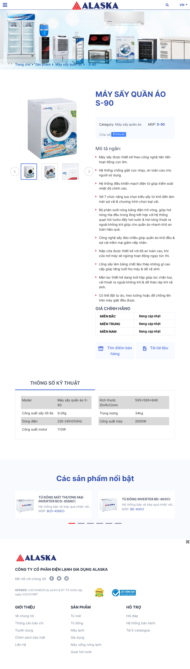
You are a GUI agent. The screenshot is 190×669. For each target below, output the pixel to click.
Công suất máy (111, 421)
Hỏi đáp (132, 616)
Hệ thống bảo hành (140, 623)
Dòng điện (30, 421)
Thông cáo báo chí (29, 623)
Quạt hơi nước (81, 652)
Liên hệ (20, 645)
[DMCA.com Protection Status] (99, 592)
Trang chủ (22, 64)
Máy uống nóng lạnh (86, 645)
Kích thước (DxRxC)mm (109, 402)
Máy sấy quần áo (68, 64)
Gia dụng (77, 637)
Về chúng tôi (24, 616)
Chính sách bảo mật (30, 637)
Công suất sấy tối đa (37, 413)
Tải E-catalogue (138, 630)
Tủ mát (76, 616)
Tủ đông (77, 623)
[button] (71, 523)
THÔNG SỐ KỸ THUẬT (55, 383)
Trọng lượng (109, 413)
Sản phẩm (43, 64)
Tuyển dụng (24, 630)
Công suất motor (34, 429)
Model (26, 400)
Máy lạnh (77, 630)
